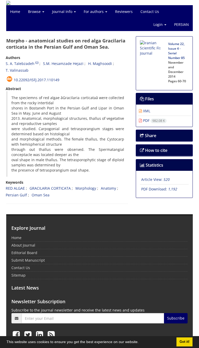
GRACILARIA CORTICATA (50, 188)
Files (149, 99)
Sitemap (18, 275)
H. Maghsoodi (100, 63)
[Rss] (51, 334)
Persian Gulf (16, 194)
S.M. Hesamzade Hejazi (63, 63)
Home (15, 11)
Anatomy (108, 188)
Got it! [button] (184, 342)
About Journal (23, 245)
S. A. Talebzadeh (20, 63)
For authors (94, 11)
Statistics (154, 165)
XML (146, 110)
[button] (140, 342)
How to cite (155, 150)
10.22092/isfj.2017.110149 (36, 79)
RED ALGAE (15, 188)
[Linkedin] (40, 334)
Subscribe (175, 318)
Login (158, 24)
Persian (181, 24)
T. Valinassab (17, 70)
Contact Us (149, 11)
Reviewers (124, 11)
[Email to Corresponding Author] (36, 62)
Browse (35, 11)
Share (150, 135)
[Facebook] (17, 334)
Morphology (85, 188)
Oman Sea (40, 194)
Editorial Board (24, 252)
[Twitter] (29, 334)
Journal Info (62, 11)
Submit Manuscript (28, 260)
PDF (153, 120)
